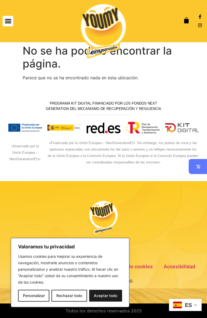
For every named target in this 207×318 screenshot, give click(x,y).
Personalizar (34, 295)
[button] (8, 21)
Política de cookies (131, 266)
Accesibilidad (179, 266)
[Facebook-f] (200, 16)
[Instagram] (200, 25)
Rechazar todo (69, 295)
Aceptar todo (105, 295)
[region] (70, 272)
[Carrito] (186, 20)
